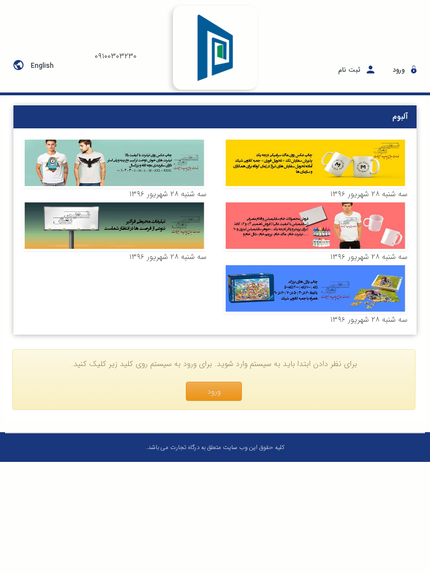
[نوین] (315, 162)
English (42, 66)
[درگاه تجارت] (215, 48)
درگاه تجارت (184, 447)
